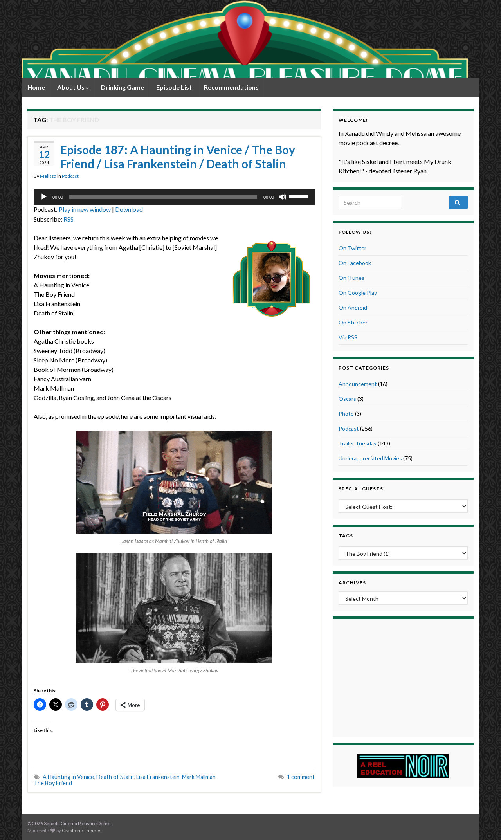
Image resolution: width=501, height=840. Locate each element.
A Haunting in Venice (68, 776)
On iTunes (351, 277)
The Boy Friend (53, 783)
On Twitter (352, 248)
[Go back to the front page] (245, 39)
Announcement (358, 383)
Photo (346, 413)
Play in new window (85, 209)
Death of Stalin (115, 776)
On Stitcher (353, 322)
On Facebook (355, 263)
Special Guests (361, 489)
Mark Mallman (199, 776)
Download (129, 209)
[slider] (300, 196)
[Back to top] (483, 822)
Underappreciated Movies (370, 458)
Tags (346, 536)
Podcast (70, 176)
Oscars (347, 398)
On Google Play (358, 292)
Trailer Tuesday (358, 443)
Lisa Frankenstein (158, 776)
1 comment (301, 776)
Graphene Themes (81, 830)
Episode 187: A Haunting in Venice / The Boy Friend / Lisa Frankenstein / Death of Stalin (177, 156)
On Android (353, 307)
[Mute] (283, 197)
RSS (68, 219)
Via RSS (348, 337)
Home (36, 87)
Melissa (48, 176)
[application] (174, 197)
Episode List (174, 87)
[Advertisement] (403, 677)
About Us (71, 87)
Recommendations (231, 87)
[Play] (44, 197)
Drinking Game (122, 87)
